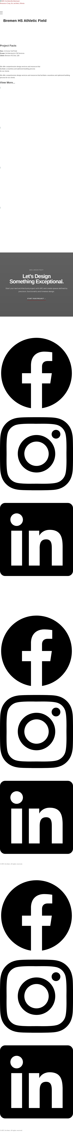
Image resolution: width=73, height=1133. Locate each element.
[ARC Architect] (13, 5)
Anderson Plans (5, 588)
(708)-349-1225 (5, 331)
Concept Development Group (9, 586)
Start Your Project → (36, 298)
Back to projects (5, 250)
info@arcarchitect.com (7, 329)
